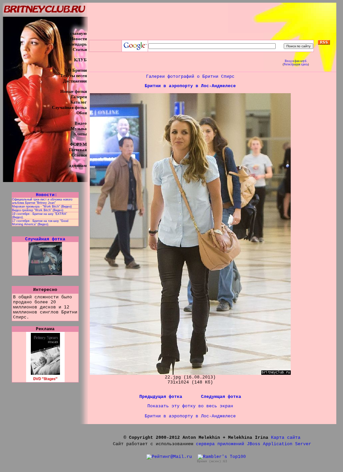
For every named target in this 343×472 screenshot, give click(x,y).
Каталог (78, 102)
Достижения (75, 80)
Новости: (45, 194)
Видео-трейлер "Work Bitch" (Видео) (37, 210)
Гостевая (78, 149)
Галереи (79, 96)
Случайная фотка (69, 107)
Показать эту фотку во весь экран (190, 406)
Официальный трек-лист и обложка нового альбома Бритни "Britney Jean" (42, 201)
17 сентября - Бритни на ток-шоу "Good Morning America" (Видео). (40, 222)
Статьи (80, 49)
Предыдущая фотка (162, 396)
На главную (75, 33)
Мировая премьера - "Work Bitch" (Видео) (42, 206)
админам (78, 165)
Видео (81, 123)
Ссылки (79, 155)
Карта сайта (285, 437)
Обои (81, 112)
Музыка (79, 128)
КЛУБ (80, 59)
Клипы (80, 133)
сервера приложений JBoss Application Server (253, 444)
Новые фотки (73, 91)
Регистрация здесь (296, 64)
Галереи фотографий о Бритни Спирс (190, 76)
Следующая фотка (221, 396)
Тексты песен (73, 75)
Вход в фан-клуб (295, 61)
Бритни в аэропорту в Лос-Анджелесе (190, 85)
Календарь (76, 44)
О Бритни (77, 70)
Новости (78, 38)
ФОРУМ (78, 144)
